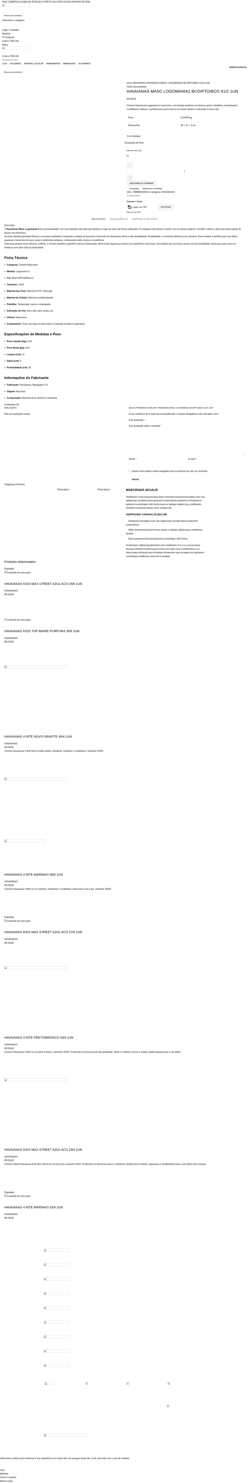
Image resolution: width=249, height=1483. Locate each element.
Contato (88, 1422)
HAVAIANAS (140, 83)
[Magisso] (57, 1270)
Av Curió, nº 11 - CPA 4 (136, 1422)
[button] (8, 654)
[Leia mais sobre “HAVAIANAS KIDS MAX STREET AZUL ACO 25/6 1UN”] (8, 607)
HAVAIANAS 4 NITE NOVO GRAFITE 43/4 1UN (38, 736)
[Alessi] (57, 1371)
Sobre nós (89, 1412)
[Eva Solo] (57, 1356)
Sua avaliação (137, 420)
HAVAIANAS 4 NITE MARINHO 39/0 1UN (33, 874)
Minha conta (49, 1412)
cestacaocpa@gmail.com (138, 1417)
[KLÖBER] (57, 1299)
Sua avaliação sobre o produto (145, 426)
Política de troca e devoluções (98, 1417)
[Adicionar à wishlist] (8, 600)
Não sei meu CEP (134, 212)
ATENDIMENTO (51, 1407)
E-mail (192, 459)
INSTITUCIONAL (93, 1407)
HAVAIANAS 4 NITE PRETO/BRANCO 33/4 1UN (38, 1037)
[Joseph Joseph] (57, 1313)
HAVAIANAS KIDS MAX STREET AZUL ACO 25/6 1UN (43, 584)
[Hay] (57, 1328)
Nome (132, 459)
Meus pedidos (50, 1417)
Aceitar (6, 1466)
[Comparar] (8, 578)
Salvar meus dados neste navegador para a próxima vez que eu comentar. (170, 471)
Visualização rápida (8, 614)
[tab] (98, 219)
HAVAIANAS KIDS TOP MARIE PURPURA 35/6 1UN (41, 631)
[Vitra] (57, 1255)
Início (130, 83)
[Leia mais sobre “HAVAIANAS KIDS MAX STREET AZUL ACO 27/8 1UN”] (8, 955)
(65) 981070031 (134, 1412)
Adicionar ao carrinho (142, 183)
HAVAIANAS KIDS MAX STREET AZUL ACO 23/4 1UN (43, 1149)
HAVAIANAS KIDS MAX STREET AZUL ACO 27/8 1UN (43, 932)
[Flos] (57, 1342)
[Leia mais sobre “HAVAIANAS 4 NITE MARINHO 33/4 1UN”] (8, 1230)
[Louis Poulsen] (57, 1284)
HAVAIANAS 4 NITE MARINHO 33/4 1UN (33, 1207)
